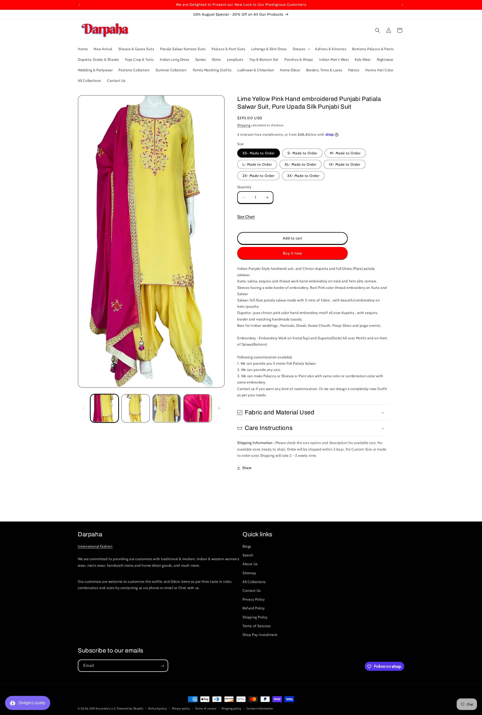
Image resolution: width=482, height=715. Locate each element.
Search (248, 555)
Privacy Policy (254, 599)
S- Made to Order (302, 153)
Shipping (244, 125)
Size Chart (246, 216)
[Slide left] (83, 408)
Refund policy (157, 708)
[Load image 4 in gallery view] (197, 408)
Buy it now (292, 253)
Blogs (247, 546)
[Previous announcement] (79, 5)
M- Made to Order (345, 153)
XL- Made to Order (300, 164)
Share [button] (247, 468)
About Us (250, 564)
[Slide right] (219, 408)
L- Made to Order (257, 164)
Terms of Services (257, 626)
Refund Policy (254, 608)
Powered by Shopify (130, 708)
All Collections (254, 581)
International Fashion (95, 546)
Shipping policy (231, 708)
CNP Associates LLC (102, 708)
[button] (301, 49)
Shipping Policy (255, 617)
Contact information (260, 708)
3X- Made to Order (303, 175)
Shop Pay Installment (260, 634)
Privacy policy (181, 708)
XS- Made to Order (259, 153)
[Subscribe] (162, 666)
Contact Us (252, 590)
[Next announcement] (402, 5)
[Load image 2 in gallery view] (135, 408)
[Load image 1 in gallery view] (104, 408)
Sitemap (249, 573)
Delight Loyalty (31, 703)
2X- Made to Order (258, 175)
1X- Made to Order (344, 164)
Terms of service (206, 708)
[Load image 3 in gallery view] (166, 408)
